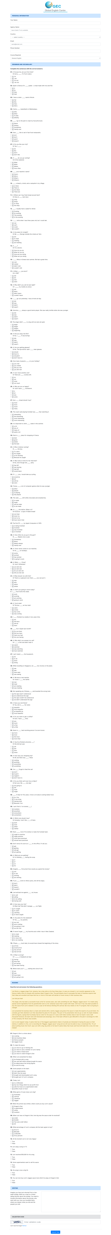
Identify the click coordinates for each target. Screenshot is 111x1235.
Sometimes (17, 127)
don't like (16, 154)
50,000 (15, 1120)
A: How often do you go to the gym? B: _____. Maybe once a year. (23, 536)
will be (15, 481)
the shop (16, 205)
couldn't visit (17, 268)
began (15, 326)
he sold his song (18, 1065)
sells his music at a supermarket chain (25, 1087)
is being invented (19, 526)
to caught (16, 909)
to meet (16, 238)
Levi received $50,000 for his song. (22, 1154)
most (15, 403)
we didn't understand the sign (22, 699)
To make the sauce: (17, 1045)
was (15, 279)
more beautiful (18, 709)
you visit (16, 363)
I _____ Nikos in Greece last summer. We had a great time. (29, 259)
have (15, 625)
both (15, 823)
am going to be (18, 977)
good (15, 440)
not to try (16, 518)
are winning (17, 877)
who (15, 582)
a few (15, 725)
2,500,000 (16, 1133)
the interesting (18, 416)
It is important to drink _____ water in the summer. (26, 423)
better (15, 442)
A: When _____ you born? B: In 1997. (18, 272)
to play (15, 115)
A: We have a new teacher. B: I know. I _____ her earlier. (19, 678)
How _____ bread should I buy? (20, 400)
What (15, 162)
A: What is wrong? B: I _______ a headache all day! (20, 956)
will (14, 787)
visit (15, 262)
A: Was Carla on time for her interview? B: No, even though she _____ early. (23, 461)
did (14, 276)
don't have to (17, 358)
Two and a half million (20, 1122)
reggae (15, 1100)
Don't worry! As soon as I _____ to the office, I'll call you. (28, 843)
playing (16, 117)
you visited (17, 365)
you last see (17, 567)
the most (16, 737)
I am (15, 78)
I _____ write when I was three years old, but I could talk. (28, 220)
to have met (17, 938)
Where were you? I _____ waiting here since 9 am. (26, 968)
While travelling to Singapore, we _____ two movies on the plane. (31, 666)
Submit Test (55, 1232)
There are (16, 192)
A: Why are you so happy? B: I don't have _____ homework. (21, 387)
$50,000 (16, 1132)
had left (16, 469)
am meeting (17, 686)
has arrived (17, 950)
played (15, 490)
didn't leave (17, 293)
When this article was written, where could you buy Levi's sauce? (31, 1104)
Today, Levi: (15, 1080)
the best (16, 444)
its (14, 90)
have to (16, 354)
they (15, 92)
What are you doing (19, 256)
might (15, 791)
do (14, 149)
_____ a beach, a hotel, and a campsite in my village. (27, 183)
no (14, 377)
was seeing (17, 674)
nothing (16, 760)
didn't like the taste (19, 1073)
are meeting (17, 242)
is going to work (18, 559)
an (14, 393)
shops (15, 201)
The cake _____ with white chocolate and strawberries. (28, 498)
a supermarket (18, 1108)
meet (15, 684)
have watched (18, 651)
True (13, 1141)
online (15, 1110)
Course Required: (15, 55)
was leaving (17, 467)
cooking (16, 1036)
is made (16, 500)
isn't (15, 135)
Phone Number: (15, 48)
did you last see (18, 573)
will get (16, 850)
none (15, 381)
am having (16, 963)
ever (15, 750)
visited (15, 264)
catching (16, 912)
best (15, 438)
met (14, 682)
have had (16, 961)
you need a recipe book (21, 1051)
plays (15, 113)
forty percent (17, 1135)
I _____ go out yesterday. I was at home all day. (25, 298)
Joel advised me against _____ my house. (24, 892)
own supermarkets (19, 1071)
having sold (17, 901)
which (15, 584)
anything (16, 762)
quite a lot (16, 432)
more (15, 405)
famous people (18, 1040)
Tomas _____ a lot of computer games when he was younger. (30, 486)
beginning (16, 330)
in (14, 860)
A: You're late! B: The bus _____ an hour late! (20, 604)
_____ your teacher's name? (19, 171)
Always (15, 125)
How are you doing (19, 254)
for (14, 866)
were (15, 281)
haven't (16, 887)
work (15, 594)
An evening (17, 213)
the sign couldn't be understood (23, 698)
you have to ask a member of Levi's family (26, 1049)
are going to (17, 785)
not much (16, 383)
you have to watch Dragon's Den (23, 1053)
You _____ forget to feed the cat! (21, 769)
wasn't (15, 307)
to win (15, 873)
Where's (16, 180)
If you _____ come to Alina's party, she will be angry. (27, 881)
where (15, 586)
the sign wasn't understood (22, 694)
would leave (17, 471)
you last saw (17, 569)
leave (15, 291)
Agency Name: (14, 27)
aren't (15, 139)
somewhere (17, 815)
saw (14, 670)
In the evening (18, 217)
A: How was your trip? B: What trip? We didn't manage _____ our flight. (26, 905)
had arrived (17, 951)
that (15, 580)
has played (17, 494)
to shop (16, 203)
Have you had (18, 635)
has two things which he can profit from (26, 1085)
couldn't (16, 229)
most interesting (18, 418)
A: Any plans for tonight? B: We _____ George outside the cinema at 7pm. (26, 233)
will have (16, 621)
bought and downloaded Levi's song (25, 1075)
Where (15, 166)
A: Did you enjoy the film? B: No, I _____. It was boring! (20, 334)
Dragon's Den (18, 1106)
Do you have (17, 631)
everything (17, 764)
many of (16, 430)
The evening (17, 215)
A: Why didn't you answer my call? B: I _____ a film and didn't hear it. (22, 641)
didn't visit (17, 266)
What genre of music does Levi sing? (23, 1092)
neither (15, 828)
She (14, 102)
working (16, 596)
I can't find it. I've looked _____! (21, 806)
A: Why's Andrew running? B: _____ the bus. (19, 448)
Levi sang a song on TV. (18, 1147)
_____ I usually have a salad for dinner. (23, 209)
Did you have (17, 633)
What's (15, 178)
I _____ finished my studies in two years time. (25, 617)
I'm (14, 76)
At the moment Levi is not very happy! (23, 1139)
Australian (16, 1094)
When (15, 164)
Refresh (24, 1225)
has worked (17, 557)
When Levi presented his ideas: (21, 1057)
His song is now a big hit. (19, 1170)
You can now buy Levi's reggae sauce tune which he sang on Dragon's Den (34, 1178)
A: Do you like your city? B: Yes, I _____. (19, 145)
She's (15, 106)
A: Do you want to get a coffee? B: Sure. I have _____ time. (21, 717)
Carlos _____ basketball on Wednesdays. (23, 109)
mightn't (16, 776)
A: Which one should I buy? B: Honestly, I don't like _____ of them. (23, 819)
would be (16, 477)
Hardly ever (17, 129)
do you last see (18, 571)
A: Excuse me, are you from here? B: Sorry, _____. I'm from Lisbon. (21, 73)
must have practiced (20, 838)
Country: (13, 34)
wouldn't (16, 889)
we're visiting (17, 924)
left (14, 289)
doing (15, 662)
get (14, 846)
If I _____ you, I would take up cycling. (23, 474)
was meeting (17, 688)
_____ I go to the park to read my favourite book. (26, 121)
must (15, 789)
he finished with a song (20, 1059)
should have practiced (20, 840)
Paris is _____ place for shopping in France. (24, 435)
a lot (15, 426)
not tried (16, 514)
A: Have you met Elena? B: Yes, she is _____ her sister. (20, 704)
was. (15, 340)
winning (16, 875)
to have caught (18, 914)
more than (16, 739)
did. (14, 338)
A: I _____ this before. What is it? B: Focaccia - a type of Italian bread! (22, 510)
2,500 (15, 1118)
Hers (15, 104)
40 (14, 1124)
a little (15, 727)
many (15, 408)
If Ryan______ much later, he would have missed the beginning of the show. (34, 943)
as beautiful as (18, 711)
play (15, 111)
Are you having (18, 637)
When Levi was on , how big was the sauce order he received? (35, 1115)
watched (16, 647)
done (15, 660)
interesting (17, 414)
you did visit (17, 369)
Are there (16, 190)
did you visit (17, 367)
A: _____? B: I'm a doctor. (16, 247)
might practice (18, 836)
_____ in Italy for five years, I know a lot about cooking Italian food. (32, 795)
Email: (12, 41)
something (17, 766)
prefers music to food (20, 1089)
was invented (17, 530)
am (14, 479)
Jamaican (16, 1098)
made (15, 502)
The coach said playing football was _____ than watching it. (29, 412)
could (15, 227)
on (14, 864)
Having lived (17, 801)
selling (15, 897)
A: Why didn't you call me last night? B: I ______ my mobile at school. (22, 286)
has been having (18, 965)
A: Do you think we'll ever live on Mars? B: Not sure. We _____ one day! (23, 782)
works (15, 553)
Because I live (18, 803)
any (14, 395)
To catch (16, 451)
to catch (16, 910)
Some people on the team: (19, 1068)
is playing (16, 492)
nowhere (16, 809)
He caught (16, 453)
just (14, 748)
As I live (16, 797)
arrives (15, 946)
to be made (17, 506)
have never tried (18, 520)
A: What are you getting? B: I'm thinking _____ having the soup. (22, 856)
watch (15, 645)
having (15, 959)
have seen (16, 672)
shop (15, 199)
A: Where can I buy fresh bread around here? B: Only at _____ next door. (25, 196)
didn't (15, 305)
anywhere (16, 811)
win (14, 871)
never (15, 752)
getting (15, 848)
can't (15, 225)
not (14, 379)
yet (14, 746)
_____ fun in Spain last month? (20, 629)
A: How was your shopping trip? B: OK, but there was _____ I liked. (21, 756)
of (14, 862)
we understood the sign (21, 696)
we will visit (17, 928)
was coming (17, 614)
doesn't (16, 141)
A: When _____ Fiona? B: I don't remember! (18, 563)
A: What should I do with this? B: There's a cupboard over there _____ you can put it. (28, 577)
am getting (17, 852)
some (15, 397)
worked (16, 555)
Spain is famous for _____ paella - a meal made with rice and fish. (31, 85)
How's (15, 174)
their (15, 94)
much (15, 406)
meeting (16, 240)
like (14, 151)
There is (16, 188)
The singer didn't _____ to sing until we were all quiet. (27, 322)
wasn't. (15, 344)
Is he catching (18, 455)
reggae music (17, 1042)
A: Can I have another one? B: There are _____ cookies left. (20, 374)
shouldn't (16, 356)
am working (17, 598)
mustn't (16, 774)
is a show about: (21, 1033)
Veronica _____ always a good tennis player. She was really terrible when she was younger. (39, 310)
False (13, 1143)
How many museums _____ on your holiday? (25, 361)
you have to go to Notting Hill (23, 1048)
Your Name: (14, 20)
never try (16, 516)
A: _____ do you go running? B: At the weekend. (20, 159)
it (14, 88)
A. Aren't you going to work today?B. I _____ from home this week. (22, 590)
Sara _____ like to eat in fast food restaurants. (25, 132)
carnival (16, 1096)
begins (15, 328)
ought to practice (19, 834)
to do (15, 658)
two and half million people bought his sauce (27, 1061)
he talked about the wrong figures (24, 1063)
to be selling (17, 899)
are (14, 237)
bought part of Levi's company (23, 1077)
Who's (15, 176)
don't (15, 137)
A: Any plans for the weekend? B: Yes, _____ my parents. (21, 919)
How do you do (18, 250)
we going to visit (18, 926)
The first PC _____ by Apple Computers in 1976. (26, 523)
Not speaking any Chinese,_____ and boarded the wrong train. (30, 691)
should (15, 352)
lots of (15, 428)
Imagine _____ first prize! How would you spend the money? (29, 869)
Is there (16, 186)
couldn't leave (18, 295)
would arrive (17, 948)
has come (16, 612)
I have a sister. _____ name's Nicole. (22, 97)
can (14, 223)
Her (14, 100)
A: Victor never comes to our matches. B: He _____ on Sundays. (23, 549)
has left (16, 465)
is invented (17, 531)
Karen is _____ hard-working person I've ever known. (27, 730)
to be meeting (18, 940)
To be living (17, 799)
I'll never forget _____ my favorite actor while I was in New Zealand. (32, 931)
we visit (16, 922)
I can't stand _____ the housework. (21, 654)
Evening (16, 211)
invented (16, 528)
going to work (18, 600)
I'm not (15, 80)
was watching (18, 649)
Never (15, 123)
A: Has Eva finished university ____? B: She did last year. (22, 743)
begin (15, 324)
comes (15, 610)
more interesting (18, 420)
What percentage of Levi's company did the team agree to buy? (31, 1127)
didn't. (15, 342)
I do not (16, 82)
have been (16, 975)
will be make (17, 504)
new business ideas (19, 1038)
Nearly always (18, 543)
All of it (16, 1130)
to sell (15, 895)
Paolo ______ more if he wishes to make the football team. (29, 832)
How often (17, 168)
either (15, 826)
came (15, 608)
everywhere (17, 813)
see (14, 668)
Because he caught (19, 457)
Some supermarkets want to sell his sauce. (24, 1162)
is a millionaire (18, 1083)
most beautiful (18, 713)
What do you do (18, 252)
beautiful (16, 707)
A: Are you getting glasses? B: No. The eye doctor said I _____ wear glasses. (26, 348)
